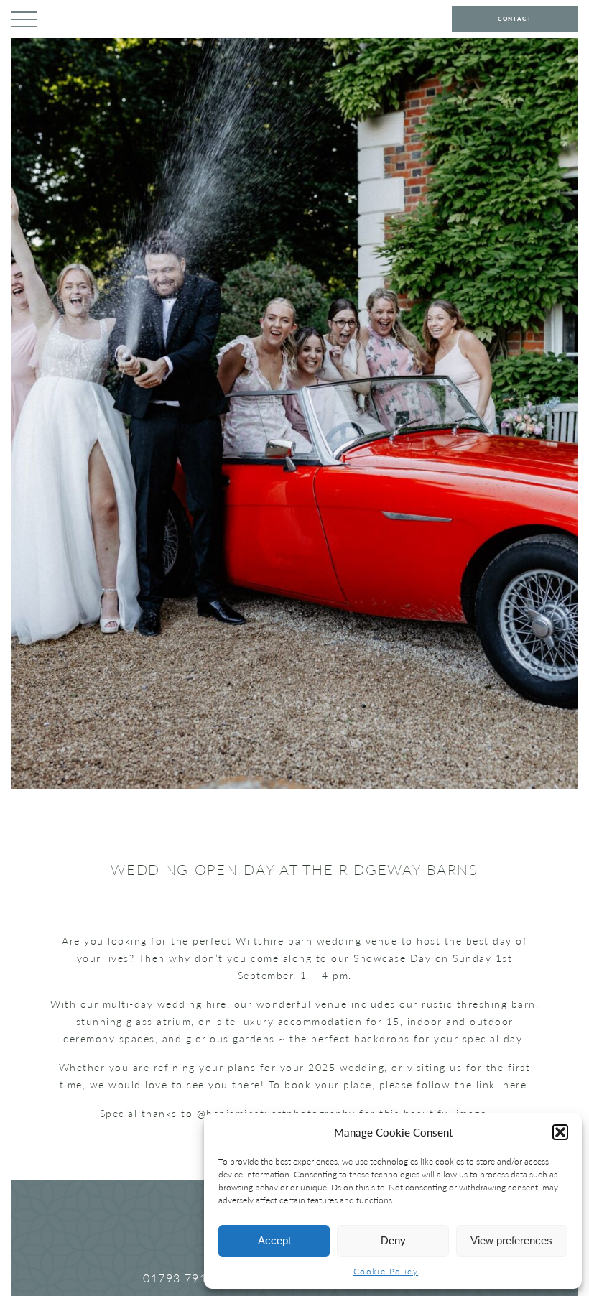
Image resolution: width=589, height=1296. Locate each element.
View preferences (511, 1240)
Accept (274, 1240)
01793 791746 (186, 1277)
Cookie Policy (385, 1271)
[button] (560, 1132)
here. (514, 1084)
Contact (515, 18)
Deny (393, 1240)
